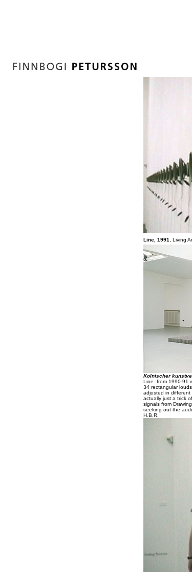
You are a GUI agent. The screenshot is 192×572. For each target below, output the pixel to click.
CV (95, 186)
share (101, 235)
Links (100, 223)
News (100, 161)
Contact (104, 210)
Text (98, 198)
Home (101, 149)
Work (100, 174)
